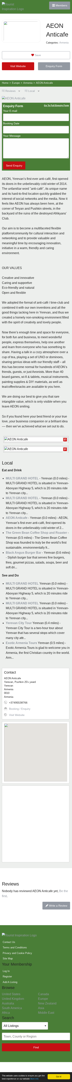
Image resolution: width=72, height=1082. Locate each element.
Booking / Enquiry (19, 708)
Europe (43, 998)
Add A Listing (10, 982)
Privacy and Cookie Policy (17, 953)
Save (37, 55)
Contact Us (9, 942)
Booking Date (11, 123)
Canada (43, 994)
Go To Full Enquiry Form (56, 105)
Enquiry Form (54, 66)
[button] (36, 750)
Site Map (8, 958)
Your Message (12, 135)
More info (34, 1078)
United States (11, 994)
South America (12, 1008)
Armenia (64, 42)
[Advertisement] (36, 824)
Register (7, 976)
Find (36, 1047)
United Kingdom (13, 998)
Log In (6, 971)
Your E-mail (10, 110)
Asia (41, 1008)
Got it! (58, 1076)
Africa (6, 1012)
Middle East (46, 1012)
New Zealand (47, 1003)
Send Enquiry (14, 165)
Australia (8, 1003)
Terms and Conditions (15, 947)
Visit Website (18, 66)
